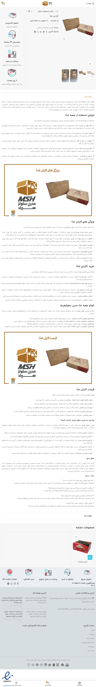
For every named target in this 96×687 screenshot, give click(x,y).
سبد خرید (90, 651)
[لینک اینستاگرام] (15, 583)
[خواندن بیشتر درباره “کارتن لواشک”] (90, 557)
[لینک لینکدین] (40, 31)
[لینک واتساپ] (38, 31)
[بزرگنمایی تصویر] (90, 64)
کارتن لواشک (82, 562)
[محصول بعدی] (27, 11)
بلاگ (92, 630)
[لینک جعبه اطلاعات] (12, 19)
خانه (56, 11)
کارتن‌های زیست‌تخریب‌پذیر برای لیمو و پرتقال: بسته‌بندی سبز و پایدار (12, 600)
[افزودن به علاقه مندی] (76, 537)
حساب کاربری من (88, 642)
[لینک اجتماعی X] (43, 31)
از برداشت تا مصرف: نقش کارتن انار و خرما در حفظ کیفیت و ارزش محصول (13, 613)
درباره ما (91, 647)
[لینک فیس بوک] (46, 31)
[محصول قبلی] (31, 11)
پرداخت (91, 634)
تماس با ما (90, 638)
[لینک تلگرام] (35, 31)
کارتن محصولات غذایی (45, 11)
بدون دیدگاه (7, 606)
